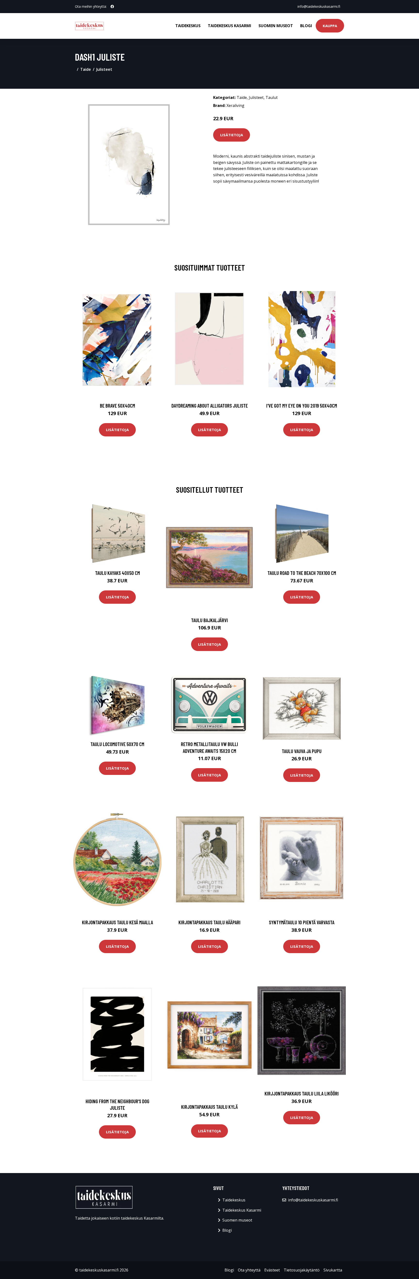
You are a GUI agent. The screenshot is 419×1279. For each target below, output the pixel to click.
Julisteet (104, 69)
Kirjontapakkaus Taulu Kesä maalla (117, 922)
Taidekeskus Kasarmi (229, 25)
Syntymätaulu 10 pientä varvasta (301, 922)
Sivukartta (332, 1270)
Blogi (306, 25)
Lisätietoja (231, 134)
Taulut (272, 97)
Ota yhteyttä (249, 1270)
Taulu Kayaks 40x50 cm (117, 573)
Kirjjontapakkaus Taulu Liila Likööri (302, 1093)
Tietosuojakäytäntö (302, 1270)
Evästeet (272, 1270)
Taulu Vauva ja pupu (302, 751)
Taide (85, 69)
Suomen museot (275, 25)
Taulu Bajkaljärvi (209, 620)
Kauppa (330, 25)
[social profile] (112, 6)
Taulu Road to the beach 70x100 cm (301, 573)
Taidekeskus (188, 25)
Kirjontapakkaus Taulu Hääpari (209, 922)
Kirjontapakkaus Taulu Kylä (209, 1107)
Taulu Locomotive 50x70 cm (117, 744)
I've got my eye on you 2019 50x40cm (301, 405)
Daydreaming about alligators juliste (209, 405)
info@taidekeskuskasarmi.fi (319, 6)
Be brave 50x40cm (117, 405)
